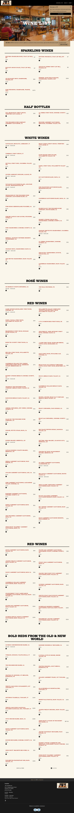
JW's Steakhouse (63, 785)
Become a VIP (59, 2)
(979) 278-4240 (8, 790)
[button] (70, 3)
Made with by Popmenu (22, 779)
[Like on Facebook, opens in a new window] (5, 801)
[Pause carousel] (73, 40)
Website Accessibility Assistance (37, 806)
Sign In (66, 2)
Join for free (63, 44)
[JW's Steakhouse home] (6, 2)
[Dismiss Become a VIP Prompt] (70, 7)
